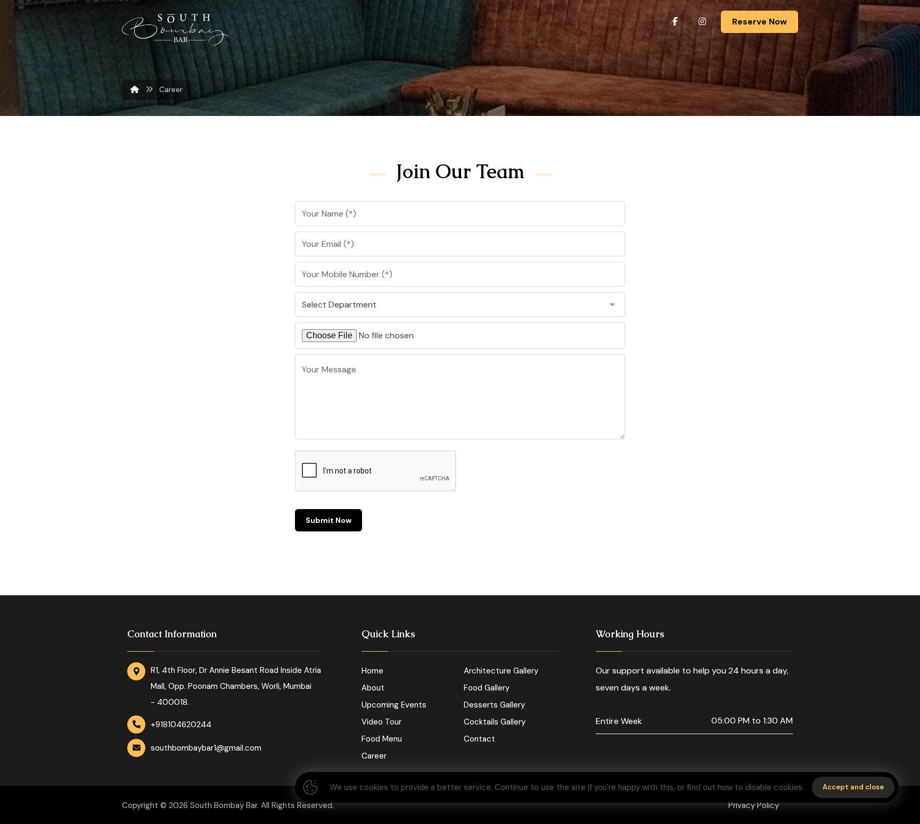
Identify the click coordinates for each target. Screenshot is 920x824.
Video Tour (381, 722)
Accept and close (853, 787)
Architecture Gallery (501, 670)
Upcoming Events (394, 705)
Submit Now (328, 520)
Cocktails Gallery (494, 722)
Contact (479, 739)
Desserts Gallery (494, 705)
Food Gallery (487, 687)
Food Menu (382, 739)
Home (372, 670)
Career (374, 756)
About (373, 687)
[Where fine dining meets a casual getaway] (175, 30)
